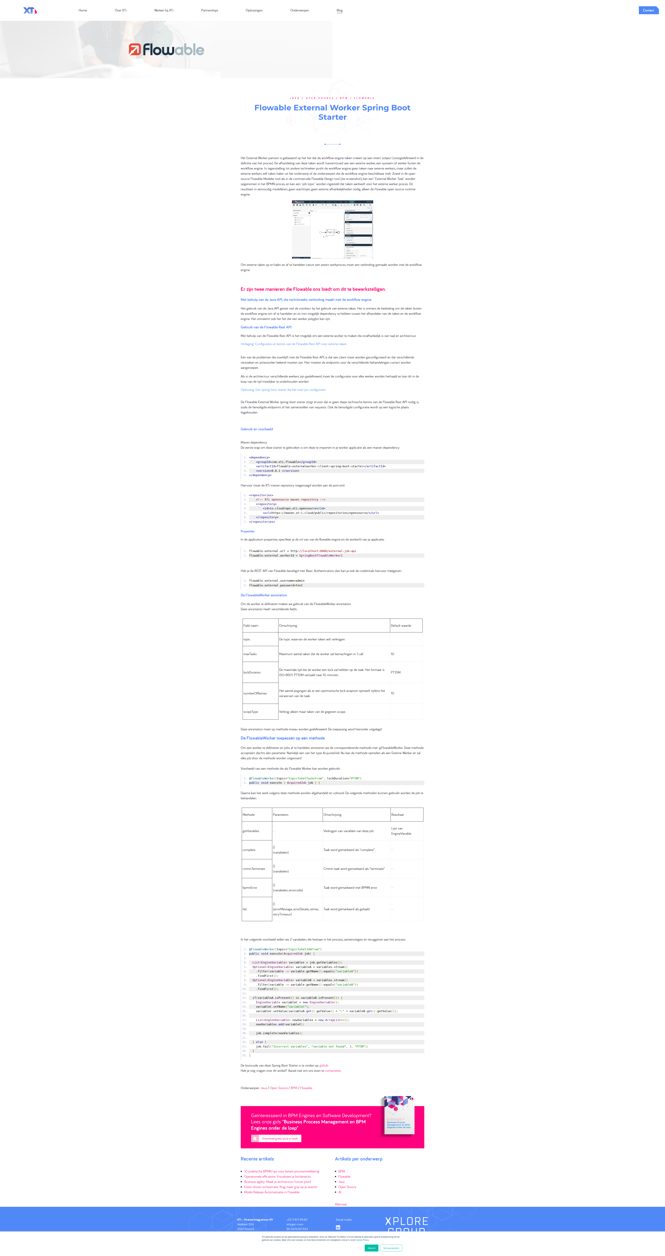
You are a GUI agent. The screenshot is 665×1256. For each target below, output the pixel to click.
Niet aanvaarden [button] (391, 1247)
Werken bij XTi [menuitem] (164, 10)
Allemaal (341, 1204)
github (324, 1065)
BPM (294, 1088)
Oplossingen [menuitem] (254, 10)
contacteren (333, 1070)
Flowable (306, 1088)
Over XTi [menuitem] (121, 10)
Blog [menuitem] (340, 10)
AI (339, 1192)
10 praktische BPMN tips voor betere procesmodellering (281, 1171)
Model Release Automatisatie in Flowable (271, 1192)
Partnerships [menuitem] (209, 10)
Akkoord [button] (371, 1247)
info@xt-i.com (295, 1224)
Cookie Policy (362, 1239)
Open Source (279, 1088)
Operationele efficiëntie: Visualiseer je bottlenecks (277, 1176)
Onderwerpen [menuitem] (299, 10)
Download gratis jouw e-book (280, 1138)
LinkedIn (338, 1227)
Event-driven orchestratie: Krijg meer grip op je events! (280, 1187)
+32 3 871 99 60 (297, 1220)
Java (264, 1088)
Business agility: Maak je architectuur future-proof (277, 1181)
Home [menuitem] (83, 10)
